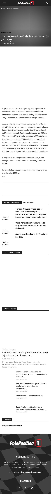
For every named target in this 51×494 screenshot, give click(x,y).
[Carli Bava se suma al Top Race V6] (8, 399)
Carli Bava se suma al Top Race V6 (29, 396)
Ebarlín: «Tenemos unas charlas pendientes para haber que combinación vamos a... (32, 374)
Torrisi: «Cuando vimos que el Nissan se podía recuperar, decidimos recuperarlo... (31, 386)
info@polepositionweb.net (31, 472)
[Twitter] (32, 488)
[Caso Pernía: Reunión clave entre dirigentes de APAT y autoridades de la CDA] (8, 226)
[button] (47, 3)
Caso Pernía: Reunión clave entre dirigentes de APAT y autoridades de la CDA (30, 225)
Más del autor (28, 203)
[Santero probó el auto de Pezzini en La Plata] (8, 237)
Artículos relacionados (12, 203)
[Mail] (25, 488)
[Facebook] (19, 488)
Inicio (3, 9)
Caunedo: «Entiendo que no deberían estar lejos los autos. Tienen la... (25, 354)
